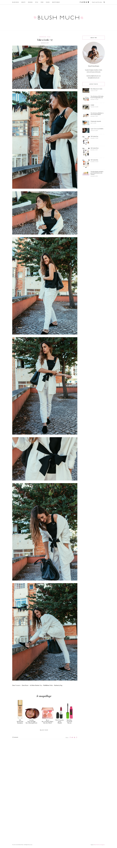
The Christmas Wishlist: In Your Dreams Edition (97, 113)
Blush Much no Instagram (99, 844)
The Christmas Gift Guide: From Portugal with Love (97, 97)
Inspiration (42, 36)
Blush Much (15, 2)
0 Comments (15, 737)
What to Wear (56, 2)
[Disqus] (44, 760)
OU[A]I (92, 105)
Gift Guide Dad (94, 136)
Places (48, 2)
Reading (30, 2)
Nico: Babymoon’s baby (96, 89)
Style (36, 2)
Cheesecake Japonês (96, 121)
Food (42, 2)
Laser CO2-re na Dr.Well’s (97, 128)
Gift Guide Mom (95, 148)
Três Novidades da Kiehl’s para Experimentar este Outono (97, 173)
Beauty (23, 2)
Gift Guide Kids (94, 160)
